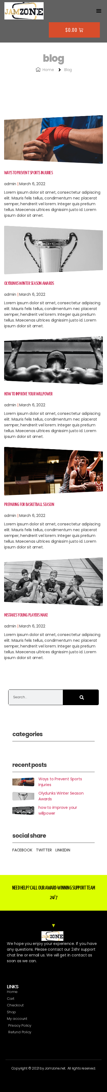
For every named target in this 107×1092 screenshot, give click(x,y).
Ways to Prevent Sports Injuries (28, 173)
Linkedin (62, 850)
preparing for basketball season (29, 504)
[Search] (81, 697)
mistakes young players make (26, 615)
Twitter (44, 850)
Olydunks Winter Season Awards (29, 283)
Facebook (22, 850)
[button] (99, 11)
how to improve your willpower (28, 394)
